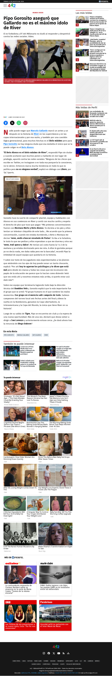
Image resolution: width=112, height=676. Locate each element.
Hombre (46, 661)
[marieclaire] (55, 563)
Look (76, 661)
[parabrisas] (55, 602)
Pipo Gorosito (9, 335)
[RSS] (64, 653)
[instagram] (44, 653)
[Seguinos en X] (54, 653)
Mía (85, 661)
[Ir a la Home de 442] (12, 7)
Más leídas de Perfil (86, 107)
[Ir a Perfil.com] (103, 2)
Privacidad (55, 664)
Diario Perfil (16, 661)
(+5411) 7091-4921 (60, 673)
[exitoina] (20, 563)
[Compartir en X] (12, 123)
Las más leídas (84, 12)
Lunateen (90, 661)
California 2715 (25, 673)
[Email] (25, 123)
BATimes (97, 661)
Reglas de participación (73, 664)
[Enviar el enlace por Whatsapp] (19, 123)
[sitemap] (68, 653)
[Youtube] (58, 653)
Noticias (30, 661)
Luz (81, 661)
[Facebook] (49, 653)
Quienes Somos (36, 664)
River (36, 134)
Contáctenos (46, 664)
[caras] (20, 602)
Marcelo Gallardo (23, 335)
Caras (24, 661)
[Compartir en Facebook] (6, 123)
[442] (56, 647)
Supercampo (69, 661)
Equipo (62, 664)
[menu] (5, 5)
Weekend (52, 661)
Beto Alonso (37, 335)
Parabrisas (60, 661)
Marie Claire (38, 661)
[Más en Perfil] (17, 557)
